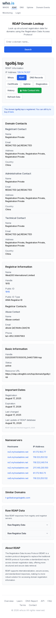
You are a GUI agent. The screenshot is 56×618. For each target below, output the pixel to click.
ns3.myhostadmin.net (17, 452)
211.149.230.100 (40, 467)
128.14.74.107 (23, 72)
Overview (9, 601)
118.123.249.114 (40, 462)
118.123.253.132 (40, 457)
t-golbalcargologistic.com (17, 497)
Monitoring (8, 13)
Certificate (13, 84)
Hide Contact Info (30, 90)
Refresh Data (14, 97)
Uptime (30, 7)
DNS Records (36, 77)
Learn (19, 601)
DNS (22, 7)
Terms (23, 605)
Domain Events (43, 7)
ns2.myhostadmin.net (17, 467)
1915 (7, 291)
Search (28, 49)
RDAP (14, 7)
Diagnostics (41, 84)
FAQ (50, 601)
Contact (33, 605)
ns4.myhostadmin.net (17, 457)
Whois (11, 77)
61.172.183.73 (39, 473)
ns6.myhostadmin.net (17, 478)
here (12, 112)
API (42, 601)
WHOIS (6, 7)
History (11, 90)
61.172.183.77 (39, 452)
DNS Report (32, 601)
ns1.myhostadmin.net (17, 462)
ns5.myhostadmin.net (17, 473)
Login (18, 13)
